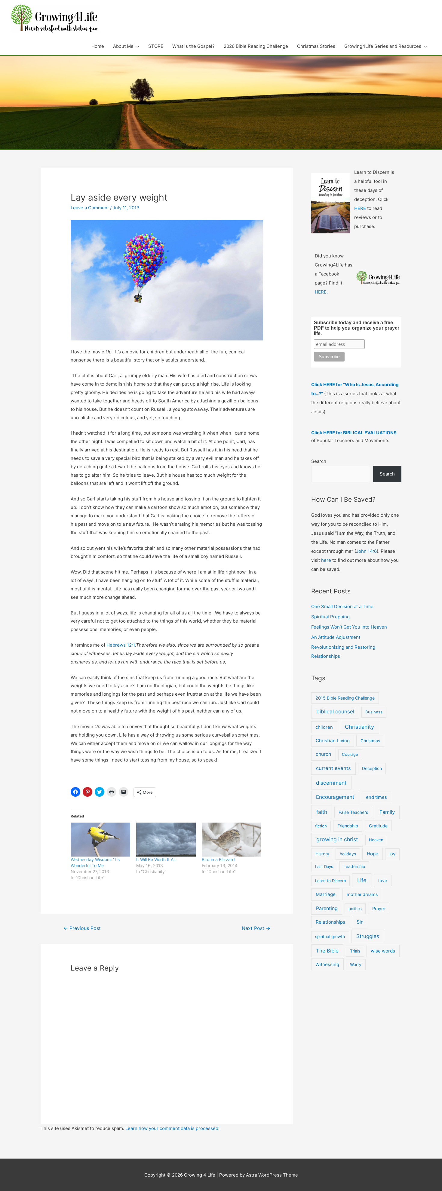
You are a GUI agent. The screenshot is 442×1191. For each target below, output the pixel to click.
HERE (360, 208)
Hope (372, 854)
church (323, 754)
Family (387, 812)
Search (318, 461)
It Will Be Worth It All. (156, 859)
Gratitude (378, 825)
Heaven (376, 839)
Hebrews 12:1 (120, 645)
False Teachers (353, 812)
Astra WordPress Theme (272, 1175)
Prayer (378, 908)
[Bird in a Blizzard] (231, 840)
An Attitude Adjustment (335, 637)
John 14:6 (366, 551)
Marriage (326, 894)
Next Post (256, 928)
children (324, 727)
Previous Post (82, 928)
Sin (360, 922)
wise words (383, 951)
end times (376, 797)
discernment (331, 783)
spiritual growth (330, 936)
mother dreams (362, 894)
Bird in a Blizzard (218, 859)
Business (373, 711)
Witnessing (327, 964)
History (322, 853)
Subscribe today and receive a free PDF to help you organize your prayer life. (356, 328)
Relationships (330, 922)
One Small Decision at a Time (342, 606)
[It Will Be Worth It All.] (166, 840)
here (326, 560)
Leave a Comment (90, 208)
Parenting (327, 908)
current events (333, 768)
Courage (350, 754)
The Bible (327, 951)
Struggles (367, 936)
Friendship (347, 825)
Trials (355, 951)
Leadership (354, 866)
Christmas (370, 740)
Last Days (324, 866)
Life (361, 880)
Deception (372, 768)
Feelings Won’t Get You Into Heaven (349, 627)
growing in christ (337, 839)
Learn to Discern (330, 880)
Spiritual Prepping (330, 617)
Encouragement (335, 797)
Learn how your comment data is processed (171, 1128)
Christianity (359, 727)
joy (392, 854)
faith (321, 812)
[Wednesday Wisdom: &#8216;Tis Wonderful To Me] (100, 840)
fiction (321, 825)
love (382, 880)
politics (355, 908)
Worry (355, 964)
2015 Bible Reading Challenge (345, 697)
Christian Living (333, 740)
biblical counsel (335, 711)
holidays (348, 853)
